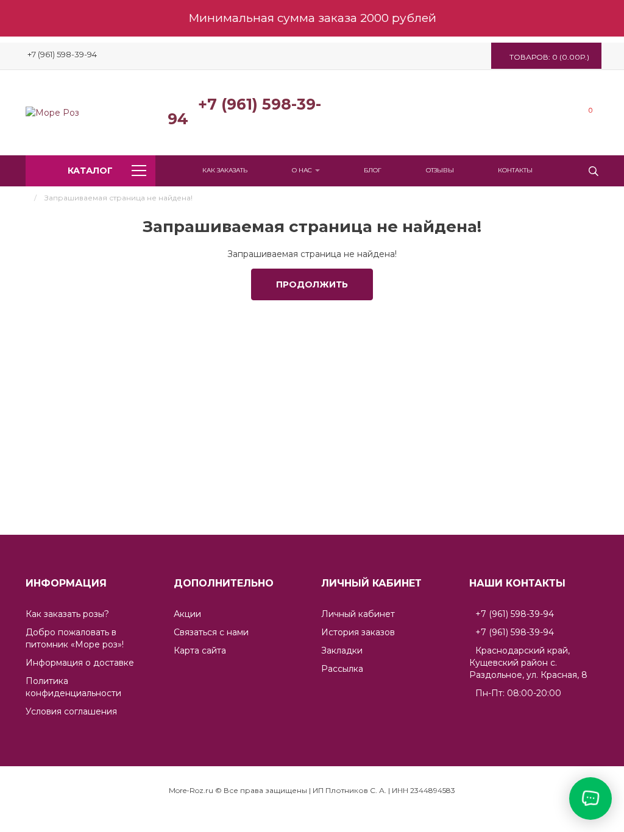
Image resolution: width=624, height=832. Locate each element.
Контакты (515, 170)
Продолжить (312, 284)
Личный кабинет (358, 613)
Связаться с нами (211, 632)
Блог (372, 170)
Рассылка (342, 668)
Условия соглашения (71, 711)
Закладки (342, 650)
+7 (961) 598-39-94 (244, 111)
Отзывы (440, 170)
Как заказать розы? (67, 613)
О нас (303, 170)
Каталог (90, 170)
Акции (187, 613)
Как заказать (224, 170)
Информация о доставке (80, 662)
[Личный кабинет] (572, 112)
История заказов (358, 632)
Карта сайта (200, 650)
